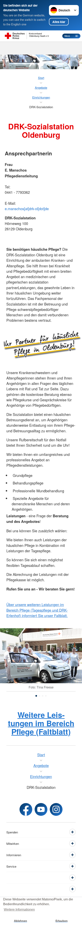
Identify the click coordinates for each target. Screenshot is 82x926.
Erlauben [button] (62, 920)
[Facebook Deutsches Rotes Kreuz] (26, 809)
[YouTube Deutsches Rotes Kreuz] (41, 809)
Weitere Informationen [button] (19, 909)
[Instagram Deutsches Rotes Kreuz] (56, 809)
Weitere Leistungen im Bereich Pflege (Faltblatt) (41, 723)
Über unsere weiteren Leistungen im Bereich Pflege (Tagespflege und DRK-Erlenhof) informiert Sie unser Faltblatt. (37, 610)
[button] (36, 696)
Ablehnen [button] (20, 920)
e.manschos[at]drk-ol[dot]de (27, 208)
